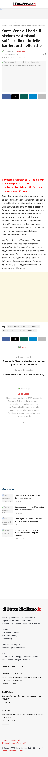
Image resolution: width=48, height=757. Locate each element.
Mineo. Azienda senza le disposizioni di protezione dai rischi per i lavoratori (30, 533)
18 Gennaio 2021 (9, 702)
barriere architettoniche (18, 327)
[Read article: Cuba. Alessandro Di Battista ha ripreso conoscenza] (7, 498)
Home (4, 23)
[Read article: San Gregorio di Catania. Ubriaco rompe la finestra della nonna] (7, 521)
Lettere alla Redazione (12, 673)
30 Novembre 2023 (9, 684)
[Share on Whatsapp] (24, 96)
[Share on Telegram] (33, 96)
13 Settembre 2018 (12, 54)
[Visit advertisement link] (24, 13)
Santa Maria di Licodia (26, 331)
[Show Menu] (3, 4)
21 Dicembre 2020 (9, 721)
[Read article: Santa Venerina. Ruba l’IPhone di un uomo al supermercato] (7, 509)
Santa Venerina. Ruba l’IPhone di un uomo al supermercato (29, 508)
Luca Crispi (20, 51)
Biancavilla (7, 692)
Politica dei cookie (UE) (11, 740)
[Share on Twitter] (15, 96)
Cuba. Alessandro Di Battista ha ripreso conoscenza (28, 496)
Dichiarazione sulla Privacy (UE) (14, 743)
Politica (10, 23)
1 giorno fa (20, 524)
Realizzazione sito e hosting (12, 751)
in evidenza (8, 331)
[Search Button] (45, 4)
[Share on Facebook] (6, 96)
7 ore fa (19, 501)
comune (35, 327)
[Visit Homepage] (24, 4)
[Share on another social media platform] (42, 96)
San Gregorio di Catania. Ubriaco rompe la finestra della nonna (28, 519)
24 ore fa (19, 513)
